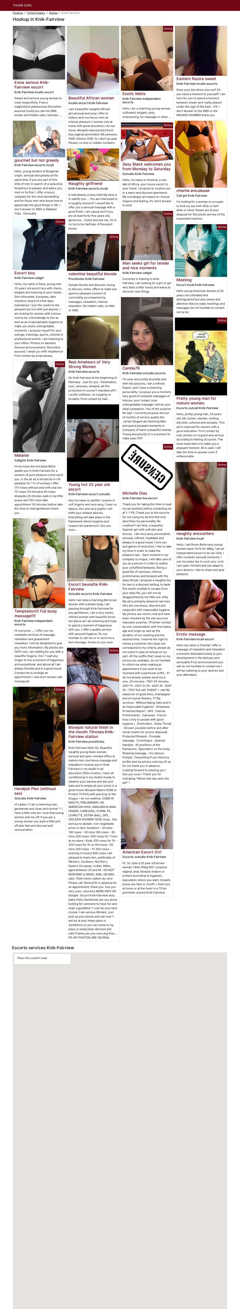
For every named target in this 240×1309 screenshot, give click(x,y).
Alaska (53, 13)
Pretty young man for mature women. (196, 400)
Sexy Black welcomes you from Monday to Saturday (146, 166)
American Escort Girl (141, 852)
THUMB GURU (22, 5)
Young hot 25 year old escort (89, 487)
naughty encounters (195, 533)
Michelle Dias (134, 493)
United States (36, 13)
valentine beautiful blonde (92, 273)
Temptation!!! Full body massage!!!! (35, 613)
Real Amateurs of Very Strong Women (89, 364)
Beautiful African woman (91, 98)
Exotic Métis (134, 93)
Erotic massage (190, 634)
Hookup (18, 13)
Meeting (184, 279)
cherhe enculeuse (192, 190)
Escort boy (24, 273)
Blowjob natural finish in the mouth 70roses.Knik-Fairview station (91, 732)
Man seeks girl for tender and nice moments (145, 265)
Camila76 (131, 368)
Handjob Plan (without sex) (35, 791)
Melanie (21, 455)
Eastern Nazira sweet (196, 78)
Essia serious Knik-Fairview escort (32, 84)
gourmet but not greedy (36, 160)
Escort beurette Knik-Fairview (88, 586)
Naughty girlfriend (85, 183)
